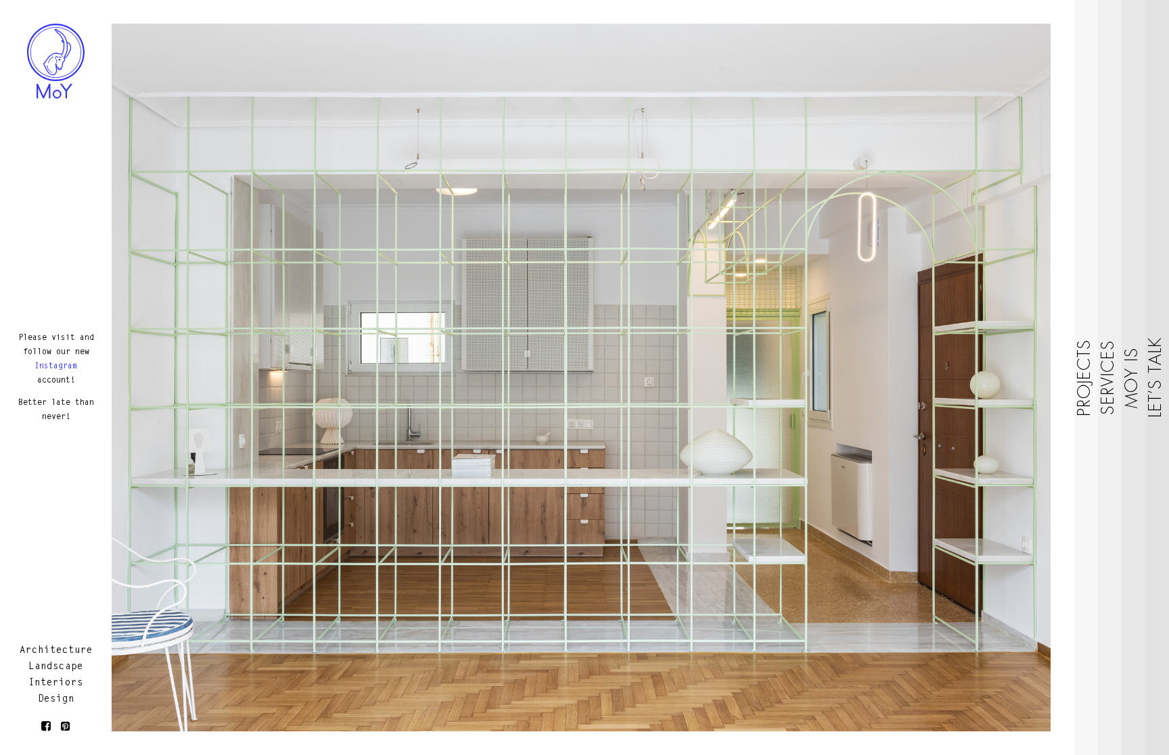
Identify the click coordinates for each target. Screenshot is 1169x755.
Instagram (56, 366)
